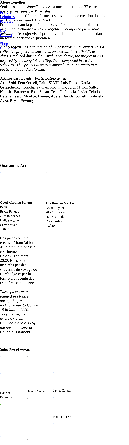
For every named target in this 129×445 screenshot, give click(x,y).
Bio (3, 30)
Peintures (7, 17)
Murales (6, 21)
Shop (4, 43)
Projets (5, 12)
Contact (6, 35)
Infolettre (7, 48)
